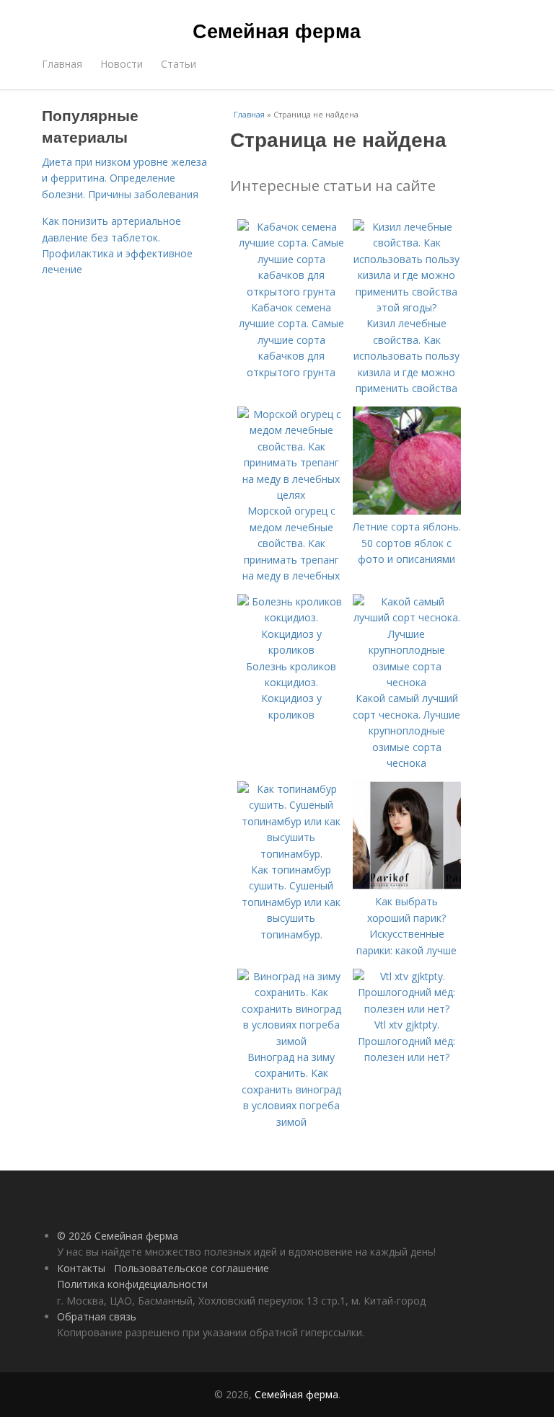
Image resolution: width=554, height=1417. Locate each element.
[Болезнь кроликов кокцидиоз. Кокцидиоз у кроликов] (291, 650)
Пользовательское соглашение (191, 1268)
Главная (62, 64)
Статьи (178, 64)
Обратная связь (96, 1316)
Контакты (81, 1268)
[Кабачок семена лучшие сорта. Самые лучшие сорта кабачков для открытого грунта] (291, 291)
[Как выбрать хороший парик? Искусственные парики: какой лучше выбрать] (407, 885)
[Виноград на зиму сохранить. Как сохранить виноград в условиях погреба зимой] (291, 1041)
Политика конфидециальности (132, 1284)
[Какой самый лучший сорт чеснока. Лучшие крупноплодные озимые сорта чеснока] (407, 682)
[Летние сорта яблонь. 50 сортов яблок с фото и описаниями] (407, 511)
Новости (121, 64)
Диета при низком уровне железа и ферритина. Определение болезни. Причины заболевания (124, 178)
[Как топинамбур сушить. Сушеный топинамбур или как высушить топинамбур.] (291, 854)
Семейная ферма (277, 30)
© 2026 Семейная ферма (117, 1236)
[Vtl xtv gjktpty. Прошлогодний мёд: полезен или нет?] (407, 1009)
